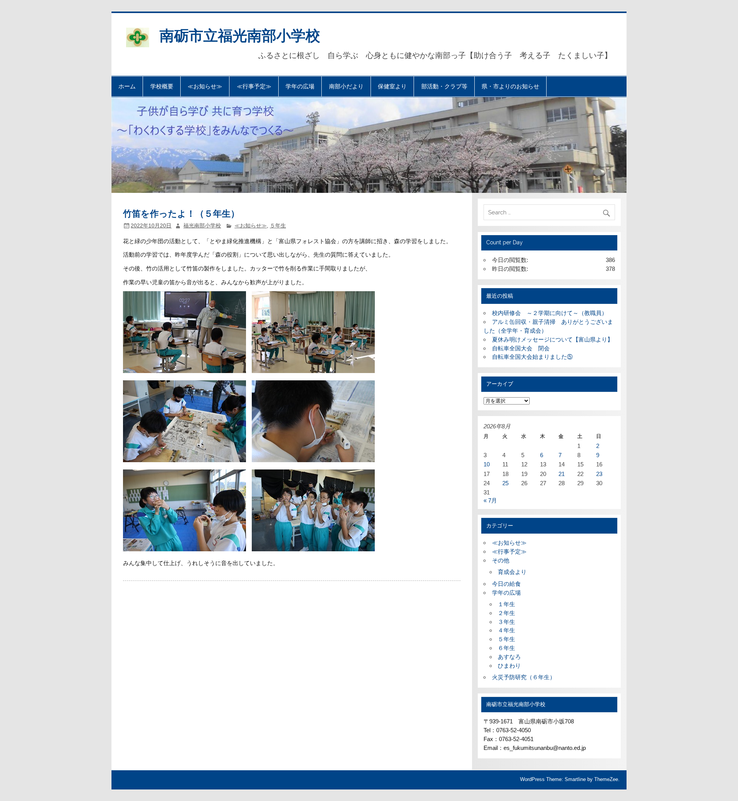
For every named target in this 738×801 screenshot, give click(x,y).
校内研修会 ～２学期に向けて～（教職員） (549, 313)
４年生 (506, 630)
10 (487, 464)
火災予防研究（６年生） (523, 677)
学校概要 (161, 86)
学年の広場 (300, 86)
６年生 (506, 648)
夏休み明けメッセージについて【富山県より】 (552, 339)
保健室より (392, 86)
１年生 (506, 604)
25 (505, 483)
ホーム (127, 86)
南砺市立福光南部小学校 (240, 35)
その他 (500, 560)
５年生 (278, 226)
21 (561, 474)
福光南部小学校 (202, 226)
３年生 (506, 622)
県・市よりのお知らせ (510, 86)
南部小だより (346, 86)
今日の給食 (506, 583)
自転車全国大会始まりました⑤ (532, 356)
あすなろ (509, 656)
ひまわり (509, 665)
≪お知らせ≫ (205, 86)
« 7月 (490, 500)
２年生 (506, 613)
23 (599, 474)
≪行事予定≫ (254, 86)
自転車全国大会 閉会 (521, 348)
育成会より (512, 572)
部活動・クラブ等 (444, 86)
